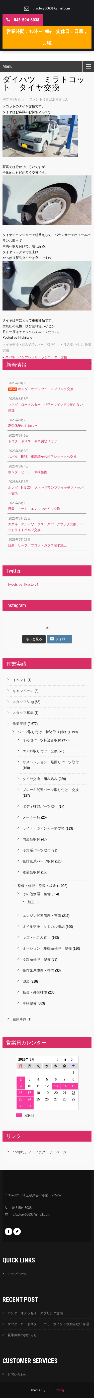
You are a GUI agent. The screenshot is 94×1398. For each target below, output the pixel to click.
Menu (8, 66)
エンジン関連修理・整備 (42, 916)
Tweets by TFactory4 (23, 584)
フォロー (61, 639)
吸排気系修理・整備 (38, 970)
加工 (31, 902)
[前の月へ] (56, 1060)
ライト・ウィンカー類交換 (44, 828)
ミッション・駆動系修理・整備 (47, 948)
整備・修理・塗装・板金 (37, 886)
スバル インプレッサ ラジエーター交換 (36, 357)
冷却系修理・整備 (37, 959)
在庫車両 (20, 1019)
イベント (20, 680)
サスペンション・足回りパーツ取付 (51, 762)
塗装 (26, 981)
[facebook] (8, 1231)
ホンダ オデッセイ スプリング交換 (35, 1313)
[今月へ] (64, 1060)
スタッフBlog (23, 702)
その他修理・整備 (37, 894)
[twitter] (17, 1231)
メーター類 (31, 817)
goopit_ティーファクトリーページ (39, 1152)
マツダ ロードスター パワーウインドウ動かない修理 (48, 1324)
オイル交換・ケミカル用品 (44, 927)
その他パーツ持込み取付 (42, 740)
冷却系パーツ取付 (37, 850)
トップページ (17, 1274)
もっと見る (34, 639)
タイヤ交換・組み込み (19, 344)
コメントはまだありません (48, 99)
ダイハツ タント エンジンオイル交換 (59, 363)
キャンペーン (23, 691)
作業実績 (20, 724)
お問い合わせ (17, 1374)
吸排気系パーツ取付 (38, 861)
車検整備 (30, 1003)
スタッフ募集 (23, 713)
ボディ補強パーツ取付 (40, 806)
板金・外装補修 (35, 992)
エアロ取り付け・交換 (40, 751)
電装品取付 (31, 872)
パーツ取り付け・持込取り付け (60, 344)
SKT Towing (55, 1390)
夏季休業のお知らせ (22, 1335)
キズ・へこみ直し (37, 937)
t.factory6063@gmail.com (51, 8)
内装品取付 (31, 839)
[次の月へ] (73, 1060)
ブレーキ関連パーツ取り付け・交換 (51, 790)
